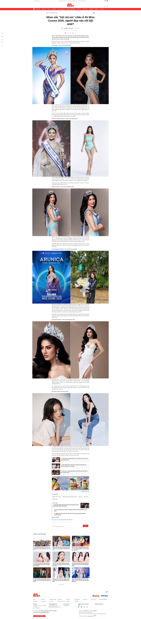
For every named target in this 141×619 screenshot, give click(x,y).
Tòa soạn (35, 604)
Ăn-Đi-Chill (79, 9)
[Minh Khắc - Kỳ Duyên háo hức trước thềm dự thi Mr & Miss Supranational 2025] (56, 459)
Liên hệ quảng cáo (53, 604)
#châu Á (80, 496)
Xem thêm (107, 9)
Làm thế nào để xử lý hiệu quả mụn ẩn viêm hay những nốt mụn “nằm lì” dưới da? (61, 564)
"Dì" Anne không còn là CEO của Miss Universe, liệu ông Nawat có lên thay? (70, 510)
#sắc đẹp (86, 496)
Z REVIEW (91, 9)
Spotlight (96, 9)
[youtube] (107, 1)
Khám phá (44, 9)
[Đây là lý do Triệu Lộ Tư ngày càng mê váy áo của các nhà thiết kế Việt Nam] (61, 572)
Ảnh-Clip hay (85, 9)
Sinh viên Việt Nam (82, 0)
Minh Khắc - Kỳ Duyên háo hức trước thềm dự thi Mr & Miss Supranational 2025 (74, 459)
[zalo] (87, 607)
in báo (73, 33)
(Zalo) (56, 605)
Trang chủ (34, 9)
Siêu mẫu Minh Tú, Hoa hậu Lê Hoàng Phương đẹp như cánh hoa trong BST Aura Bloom (73, 465)
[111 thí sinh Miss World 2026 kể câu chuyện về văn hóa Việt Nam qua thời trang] (42, 572)
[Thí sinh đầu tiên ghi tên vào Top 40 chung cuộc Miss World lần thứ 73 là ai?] (42, 541)
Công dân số (43, 601)
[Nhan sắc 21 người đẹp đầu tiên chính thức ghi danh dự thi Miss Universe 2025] (56, 472)
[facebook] (105, 1)
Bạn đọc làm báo (39, 616)
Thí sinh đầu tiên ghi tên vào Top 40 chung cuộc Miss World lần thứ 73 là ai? (41, 549)
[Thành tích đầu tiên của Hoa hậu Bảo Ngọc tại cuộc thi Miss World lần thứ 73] (61, 541)
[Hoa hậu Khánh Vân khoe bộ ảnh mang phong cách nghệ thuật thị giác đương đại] (84, 505)
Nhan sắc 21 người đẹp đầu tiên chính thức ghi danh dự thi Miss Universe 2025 (74, 472)
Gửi (85, 525)
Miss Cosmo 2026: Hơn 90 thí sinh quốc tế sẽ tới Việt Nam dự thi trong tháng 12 (80, 580)
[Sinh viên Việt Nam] (104, 596)
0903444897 (67, 605)
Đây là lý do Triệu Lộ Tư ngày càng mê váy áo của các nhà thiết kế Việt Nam (61, 580)
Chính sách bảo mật (99, 604)
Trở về (2, 46)
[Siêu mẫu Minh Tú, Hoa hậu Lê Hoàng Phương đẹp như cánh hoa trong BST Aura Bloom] (56, 465)
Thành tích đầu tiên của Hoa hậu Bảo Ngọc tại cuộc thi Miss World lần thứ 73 (61, 549)
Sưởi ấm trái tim (77, 599)
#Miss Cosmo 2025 (56, 496)
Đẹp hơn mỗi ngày (61, 9)
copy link (70, 33)
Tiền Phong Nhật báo (72, 0)
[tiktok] (85, 607)
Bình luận (2, 43)
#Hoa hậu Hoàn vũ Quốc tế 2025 (69, 496)
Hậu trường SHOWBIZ (71, 9)
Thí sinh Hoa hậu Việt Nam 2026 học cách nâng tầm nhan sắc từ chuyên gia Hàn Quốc (41, 564)
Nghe (2, 33)
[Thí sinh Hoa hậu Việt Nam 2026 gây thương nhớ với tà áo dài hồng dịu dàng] (81, 557)
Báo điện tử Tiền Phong (70, 5)
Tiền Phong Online (63, 0)
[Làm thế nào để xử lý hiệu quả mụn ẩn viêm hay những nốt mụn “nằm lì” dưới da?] (61, 557)
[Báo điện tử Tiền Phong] (95, 596)
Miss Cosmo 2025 (62, 41)
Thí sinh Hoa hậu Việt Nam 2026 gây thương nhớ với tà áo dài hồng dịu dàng (80, 564)
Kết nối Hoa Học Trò (61, 601)
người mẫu (87, 107)
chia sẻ (65, 33)
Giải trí (49, 9)
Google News (94, 13)
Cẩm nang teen (93, 599)
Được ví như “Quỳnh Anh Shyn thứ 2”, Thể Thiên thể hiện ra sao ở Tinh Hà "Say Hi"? (80, 549)
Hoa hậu (71, 451)
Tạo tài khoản (61, 519)
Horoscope (102, 9)
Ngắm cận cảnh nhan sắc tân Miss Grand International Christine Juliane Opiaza (70, 514)
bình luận (75, 33)
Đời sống (38, 9)
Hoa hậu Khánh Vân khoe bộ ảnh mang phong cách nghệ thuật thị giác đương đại (66, 505)
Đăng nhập (54, 519)
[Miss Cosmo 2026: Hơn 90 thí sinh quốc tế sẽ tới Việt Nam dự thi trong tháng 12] (81, 572)
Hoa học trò (36, 595)
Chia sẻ (2, 36)
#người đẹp (54, 499)
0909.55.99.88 (52, 605)
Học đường (54, 9)
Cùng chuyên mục (39, 534)
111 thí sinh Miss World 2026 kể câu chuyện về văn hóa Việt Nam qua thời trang (42, 580)
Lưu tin (2, 39)
